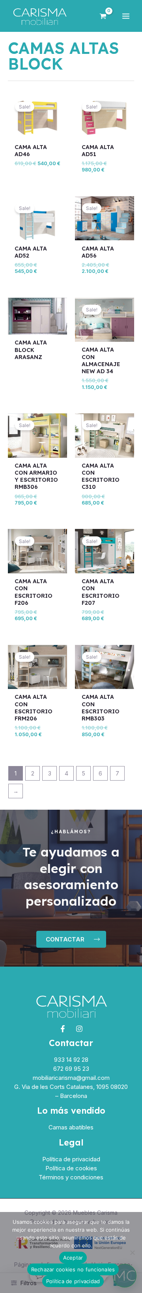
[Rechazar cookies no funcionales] (132, 1252)
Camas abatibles (71, 1127)
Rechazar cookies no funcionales (73, 1269)
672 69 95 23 (71, 1068)
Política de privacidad (71, 1159)
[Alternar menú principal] (126, 16)
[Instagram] (79, 1028)
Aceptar (73, 1257)
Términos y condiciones (71, 1177)
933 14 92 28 (71, 1059)
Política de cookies (71, 1168)
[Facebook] (62, 1028)
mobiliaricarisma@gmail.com (71, 1077)
